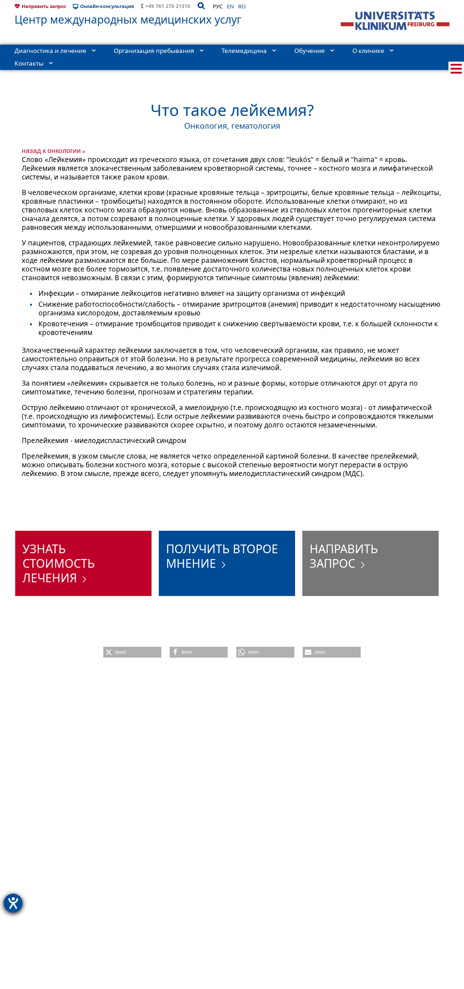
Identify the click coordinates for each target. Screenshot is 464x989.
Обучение (309, 50)
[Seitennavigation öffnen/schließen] (456, 69)
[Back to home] (395, 21)
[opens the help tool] (13, 903)
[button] (132, 652)
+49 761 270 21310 (167, 6)
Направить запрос (44, 6)
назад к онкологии (51, 150)
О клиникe (368, 50)
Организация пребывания (154, 50)
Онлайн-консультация (107, 6)
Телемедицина (244, 50)
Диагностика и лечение (50, 50)
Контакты (29, 63)
